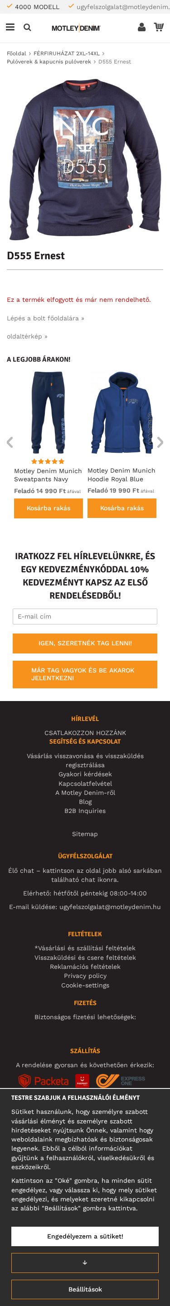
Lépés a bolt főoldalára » (45, 318)
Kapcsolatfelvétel (85, 783)
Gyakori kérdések (85, 774)
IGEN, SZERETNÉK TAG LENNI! (85, 643)
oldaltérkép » (27, 336)
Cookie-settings (85, 985)
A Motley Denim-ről (85, 792)
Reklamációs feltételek (85, 966)
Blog (85, 801)
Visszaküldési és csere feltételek (85, 957)
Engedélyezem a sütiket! (85, 1236)
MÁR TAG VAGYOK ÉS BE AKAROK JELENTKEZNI (82, 674)
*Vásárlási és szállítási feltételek (85, 948)
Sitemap (85, 833)
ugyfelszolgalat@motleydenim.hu (110, 906)
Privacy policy (85, 975)
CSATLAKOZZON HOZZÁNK (85, 732)
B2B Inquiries (85, 810)
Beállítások (85, 1289)
